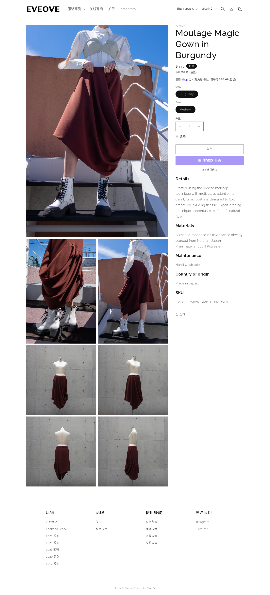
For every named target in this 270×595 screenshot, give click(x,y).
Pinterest (201, 528)
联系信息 (101, 528)
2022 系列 (52, 542)
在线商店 (52, 521)
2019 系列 (52, 563)
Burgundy (188, 95)
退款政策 (151, 535)
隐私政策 (151, 542)
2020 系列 (52, 556)
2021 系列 (52, 549)
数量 (178, 118)
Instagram (202, 521)
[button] (76, 8)
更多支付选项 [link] (209, 169)
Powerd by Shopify (144, 588)
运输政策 (151, 528)
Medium (187, 110)
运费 (193, 72)
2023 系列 (52, 535)
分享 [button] (183, 314)
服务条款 (151, 521)
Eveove (129, 588)
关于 (99, 521)
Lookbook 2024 (56, 528)
